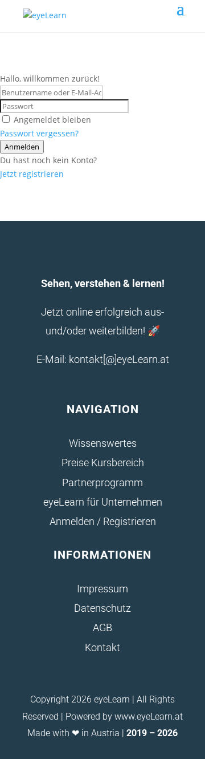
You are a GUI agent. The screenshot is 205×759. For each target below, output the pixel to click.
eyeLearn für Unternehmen (102, 502)
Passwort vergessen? (39, 133)
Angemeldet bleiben (52, 119)
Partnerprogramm (102, 482)
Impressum (102, 589)
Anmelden (22, 147)
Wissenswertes (103, 443)
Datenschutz (102, 608)
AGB (102, 627)
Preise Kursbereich (103, 463)
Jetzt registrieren (32, 173)
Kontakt (102, 647)
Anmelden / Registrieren (103, 521)
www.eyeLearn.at (148, 716)
